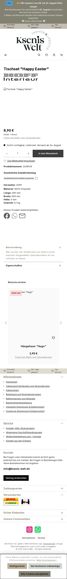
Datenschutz (12, 390)
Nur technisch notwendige (45, 566)
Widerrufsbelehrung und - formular (23, 436)
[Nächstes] (60, 322)
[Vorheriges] (6, 322)
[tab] (33, 253)
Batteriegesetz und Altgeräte (20, 398)
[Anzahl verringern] (7, 153)
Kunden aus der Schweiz (18, 441)
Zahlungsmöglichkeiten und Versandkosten (28, 386)
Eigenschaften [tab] (14, 265)
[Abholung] (25, 501)
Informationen (12, 376)
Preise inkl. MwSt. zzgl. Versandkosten (22, 138)
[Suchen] (39, 55)
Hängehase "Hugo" (33, 346)
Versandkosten (49, 544)
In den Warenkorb (48, 153)
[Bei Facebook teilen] (7, 215)
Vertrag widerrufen (16, 478)
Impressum (11, 382)
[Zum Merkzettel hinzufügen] (53, 338)
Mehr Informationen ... (47, 560)
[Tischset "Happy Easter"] (33, 107)
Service (8, 423)
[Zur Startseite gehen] (33, 41)
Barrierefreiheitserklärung (19, 402)
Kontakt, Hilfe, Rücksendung (20, 428)
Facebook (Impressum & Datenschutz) (25, 411)
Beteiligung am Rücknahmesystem (23, 394)
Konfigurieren (17, 566)
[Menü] (5, 55)
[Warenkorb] (61, 55)
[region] (33, 107)
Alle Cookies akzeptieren (34, 574)
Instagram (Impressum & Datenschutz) (25, 407)
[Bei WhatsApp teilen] (14, 215)
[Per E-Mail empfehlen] (22, 215)
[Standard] (10, 501)
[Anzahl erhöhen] (28, 153)
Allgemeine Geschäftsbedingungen (24, 432)
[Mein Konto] (54, 55)
